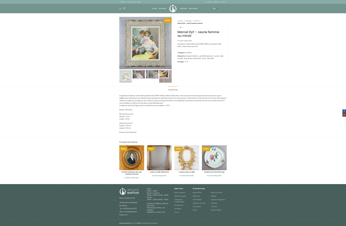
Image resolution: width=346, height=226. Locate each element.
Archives (196, 21)
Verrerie (214, 206)
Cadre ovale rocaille (187, 172)
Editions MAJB (216, 210)
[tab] (173, 89)
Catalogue (187, 21)
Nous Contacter (179, 192)
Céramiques (197, 206)
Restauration (178, 205)
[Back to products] (181, 27)
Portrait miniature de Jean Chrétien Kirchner (131, 173)
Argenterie (196, 196)
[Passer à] (218, 8)
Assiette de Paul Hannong (214, 172)
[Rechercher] (120, 8)
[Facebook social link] (185, 61)
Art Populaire (197, 199)
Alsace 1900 (197, 192)
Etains (195, 210)
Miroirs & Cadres (217, 192)
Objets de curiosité (199, 203)
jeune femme (188, 58)
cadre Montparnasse (206, 56)
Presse (176, 212)
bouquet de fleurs (192, 56)
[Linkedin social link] (187, 61)
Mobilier (214, 196)
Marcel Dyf (197, 58)
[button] (121, 76)
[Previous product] (179, 27)
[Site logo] (173, 8)
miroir (204, 58)
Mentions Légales (180, 196)
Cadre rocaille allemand (159, 172)
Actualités (177, 209)
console (216, 56)
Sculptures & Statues (218, 199)
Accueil (180, 21)
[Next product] (183, 27)
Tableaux (214, 203)
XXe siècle (210, 58)
